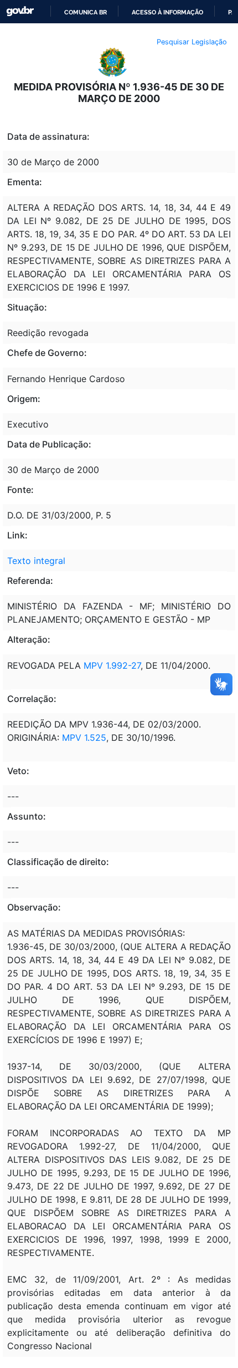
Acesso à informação (167, 12)
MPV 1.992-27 (112, 665)
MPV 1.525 (84, 737)
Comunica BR (85, 12)
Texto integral (36, 560)
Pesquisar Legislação (192, 42)
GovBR (20, 11)
